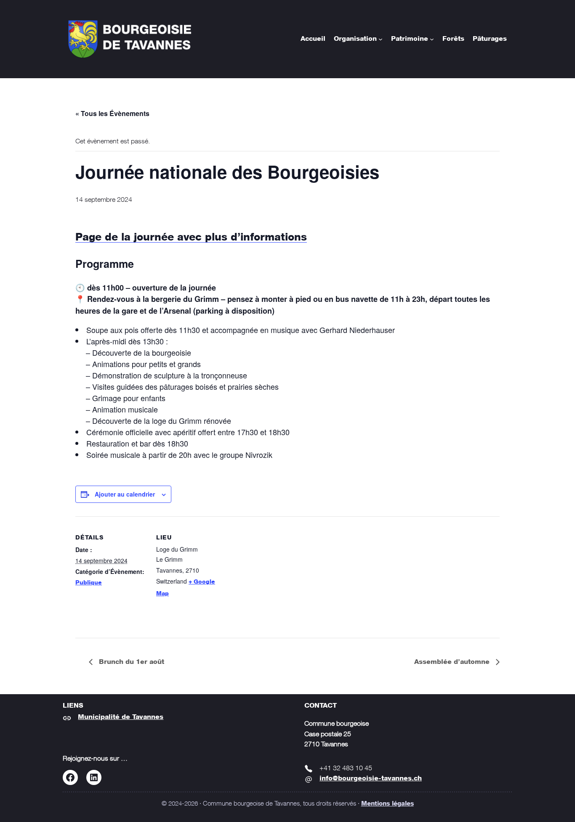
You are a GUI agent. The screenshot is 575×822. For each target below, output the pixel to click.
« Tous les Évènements (112, 113)
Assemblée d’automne (453, 662)
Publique (88, 582)
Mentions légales (387, 804)
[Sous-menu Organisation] (380, 39)
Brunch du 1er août (130, 662)
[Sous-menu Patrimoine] (432, 39)
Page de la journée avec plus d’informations (191, 237)
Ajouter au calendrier (125, 494)
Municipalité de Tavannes (120, 717)
